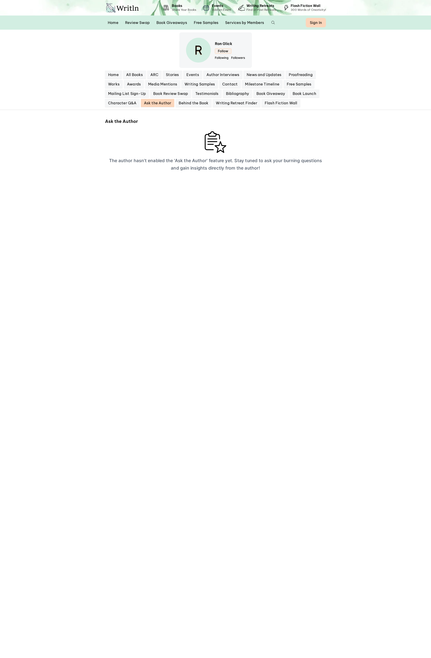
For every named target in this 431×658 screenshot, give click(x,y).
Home (113, 22)
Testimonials (206, 93)
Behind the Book (193, 103)
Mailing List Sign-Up (127, 93)
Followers (238, 57)
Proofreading (300, 74)
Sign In (316, 22)
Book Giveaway (270, 93)
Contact (230, 84)
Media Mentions (162, 84)
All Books (134, 74)
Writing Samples (200, 84)
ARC (154, 74)
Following (221, 57)
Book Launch (304, 93)
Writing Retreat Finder (236, 103)
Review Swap (137, 22)
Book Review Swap (170, 93)
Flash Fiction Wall (281, 103)
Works (114, 84)
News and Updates (264, 74)
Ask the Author (157, 103)
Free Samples (206, 22)
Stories (172, 74)
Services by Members (244, 22)
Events (192, 74)
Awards (134, 84)
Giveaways (171, 22)
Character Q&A (122, 103)
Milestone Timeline (262, 84)
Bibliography (237, 93)
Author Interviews (222, 74)
